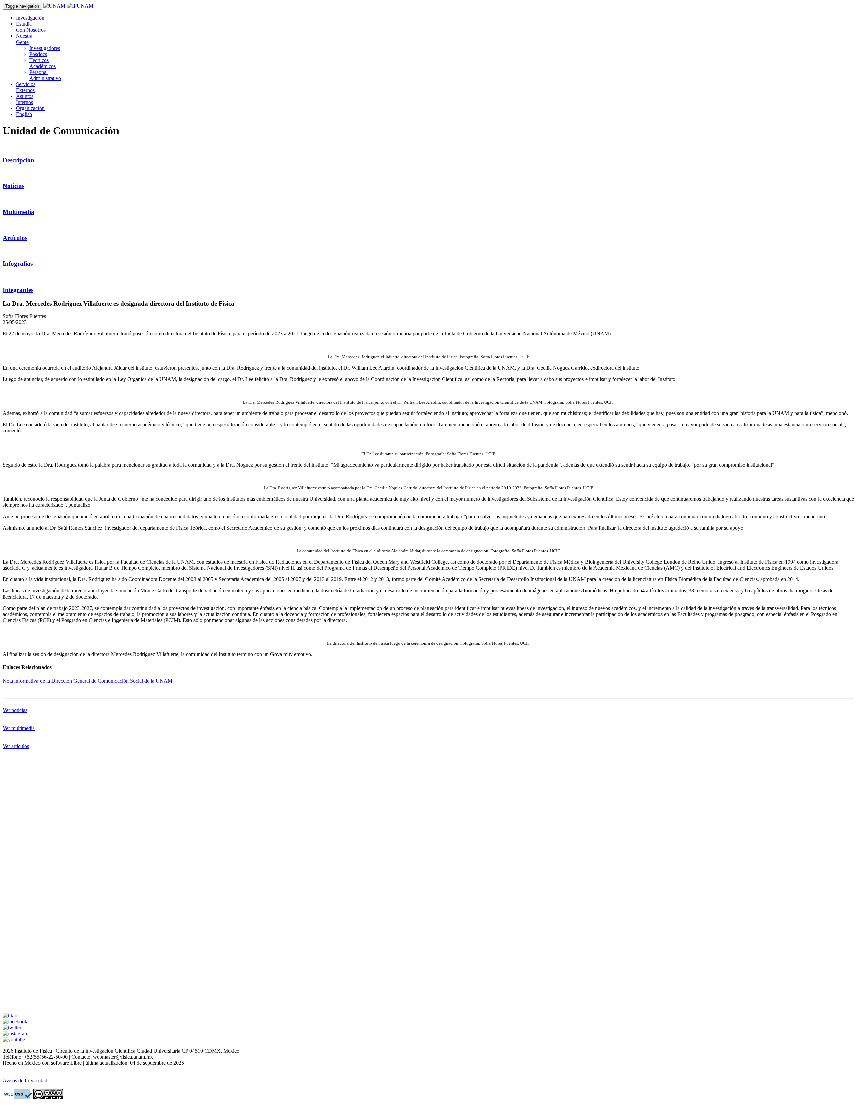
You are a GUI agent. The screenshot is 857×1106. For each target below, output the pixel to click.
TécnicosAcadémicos (42, 63)
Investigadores (44, 48)
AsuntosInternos (24, 99)
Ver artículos (16, 746)
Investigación (30, 18)
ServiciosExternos (25, 87)
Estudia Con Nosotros (31, 27)
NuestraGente (24, 39)
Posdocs (38, 54)
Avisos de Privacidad (25, 1080)
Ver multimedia (19, 728)
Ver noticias (15, 710)
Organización (30, 108)
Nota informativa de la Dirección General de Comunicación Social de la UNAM (87, 681)
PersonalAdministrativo (45, 75)
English (24, 114)
